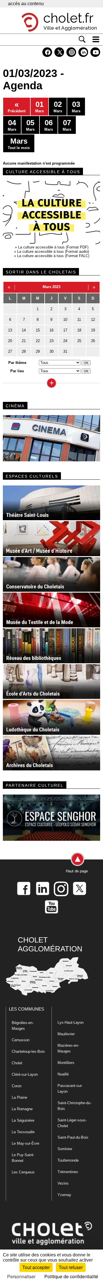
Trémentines (68, 1172)
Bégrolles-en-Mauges (22, 1026)
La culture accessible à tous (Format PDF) (53, 247)
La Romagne (22, 1109)
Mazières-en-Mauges (68, 1048)
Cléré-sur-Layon (25, 1074)
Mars (39, 106)
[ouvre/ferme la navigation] (96, 39)
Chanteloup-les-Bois (28, 1051)
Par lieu (17, 371)
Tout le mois (19, 143)
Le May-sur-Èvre (25, 1143)
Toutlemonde (68, 1160)
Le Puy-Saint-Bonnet (23, 1158)
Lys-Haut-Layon (71, 1022)
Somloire (65, 1149)
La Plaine (19, 1097)
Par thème (17, 362)
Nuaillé (63, 1074)
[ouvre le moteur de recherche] (82, 39)
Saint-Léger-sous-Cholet (72, 1123)
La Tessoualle (23, 1132)
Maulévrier (66, 1034)
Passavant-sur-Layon (70, 1089)
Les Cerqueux (23, 1172)
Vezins (63, 1183)
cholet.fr (68, 18)
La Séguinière (23, 1120)
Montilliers (66, 1063)
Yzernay (64, 1195)
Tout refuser (71, 1267)
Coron (16, 1086)
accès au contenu (26, 3)
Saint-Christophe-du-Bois (74, 1106)
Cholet (17, 1063)
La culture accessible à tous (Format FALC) (53, 256)
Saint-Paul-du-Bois (73, 1137)
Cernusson (20, 1040)
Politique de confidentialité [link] (71, 1276)
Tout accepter (36, 1267)
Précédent (16, 106)
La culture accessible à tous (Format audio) (53, 251)
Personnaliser (21, 1276)
